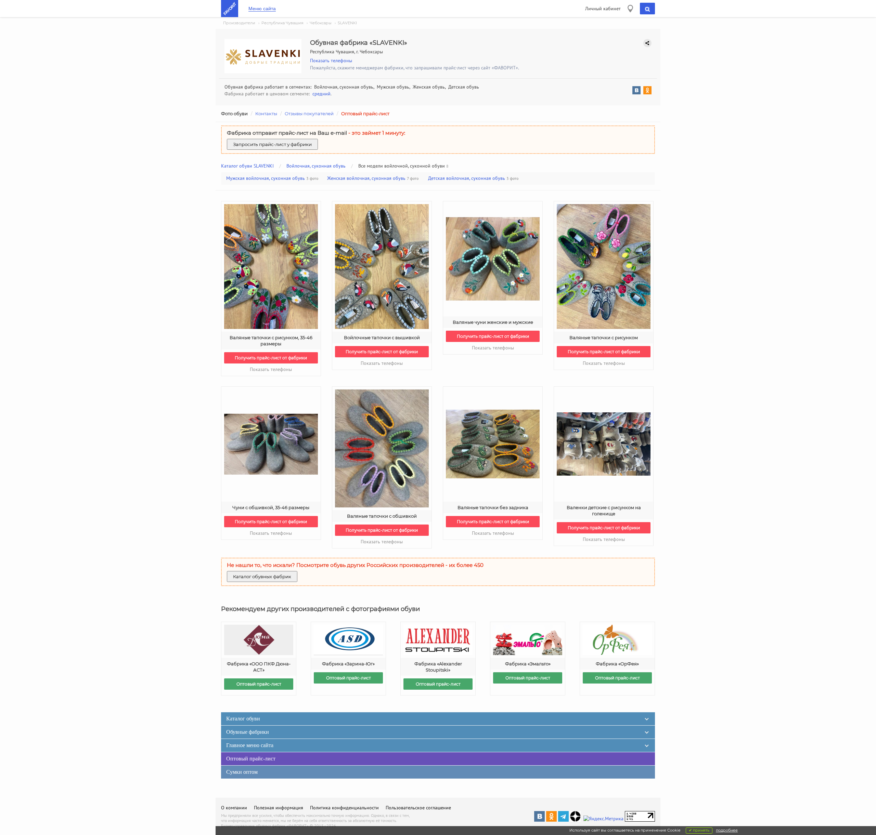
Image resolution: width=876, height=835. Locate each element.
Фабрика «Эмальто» (528, 663)
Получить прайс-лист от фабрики (271, 357)
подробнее (727, 830)
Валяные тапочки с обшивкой (382, 516)
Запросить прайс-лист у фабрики (272, 144)
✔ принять (699, 830)
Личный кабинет (603, 8)
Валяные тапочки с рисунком (603, 337)
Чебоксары (321, 23)
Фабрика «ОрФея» (617, 663)
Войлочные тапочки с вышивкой (382, 337)
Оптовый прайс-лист (365, 113)
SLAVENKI (347, 23)
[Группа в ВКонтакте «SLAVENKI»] (635, 91)
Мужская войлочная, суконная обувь (265, 178)
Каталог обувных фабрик (262, 576)
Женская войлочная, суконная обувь (366, 178)
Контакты (266, 113)
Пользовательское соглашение (418, 808)
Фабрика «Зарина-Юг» (348, 663)
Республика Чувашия (282, 23)
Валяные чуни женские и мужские (493, 322)
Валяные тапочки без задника (493, 507)
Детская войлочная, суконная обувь (466, 178)
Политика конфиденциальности (344, 808)
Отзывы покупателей (309, 113)
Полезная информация (278, 808)
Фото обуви (234, 113)
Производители (239, 23)
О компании (234, 808)
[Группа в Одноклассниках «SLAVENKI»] (646, 91)
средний (321, 94)
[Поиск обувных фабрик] (647, 8)
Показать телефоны (331, 60)
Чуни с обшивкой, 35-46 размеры (270, 507)
